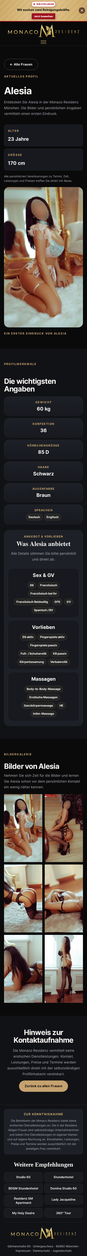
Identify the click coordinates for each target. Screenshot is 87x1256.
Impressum (23, 1250)
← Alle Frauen (21, 64)
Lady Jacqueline (63, 1199)
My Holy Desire (23, 1213)
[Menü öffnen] (43, 42)
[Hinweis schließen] (82, 10)
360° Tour (63, 1213)
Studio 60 (23, 1177)
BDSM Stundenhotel (23, 1188)
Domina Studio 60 (63, 1188)
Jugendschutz (62, 1250)
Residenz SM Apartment (23, 1201)
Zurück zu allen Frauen (43, 1086)
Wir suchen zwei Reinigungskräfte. (43, 10)
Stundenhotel (63, 1177)
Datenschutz (41, 1250)
